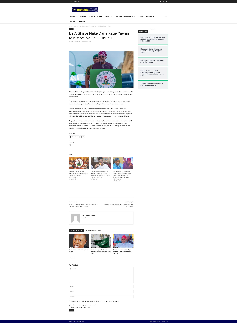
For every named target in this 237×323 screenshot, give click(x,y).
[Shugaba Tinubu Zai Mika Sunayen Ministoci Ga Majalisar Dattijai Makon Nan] (79, 163)
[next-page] (73, 257)
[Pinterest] (79, 46)
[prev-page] (70, 257)
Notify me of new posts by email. (80, 307)
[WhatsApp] (84, 46)
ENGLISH (82, 21)
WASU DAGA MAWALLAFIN (93, 230)
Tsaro (91, 16)
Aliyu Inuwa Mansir (75, 41)
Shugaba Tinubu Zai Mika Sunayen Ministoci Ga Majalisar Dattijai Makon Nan (78, 173)
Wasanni (149, 16)
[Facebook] (160, 1)
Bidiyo (72, 21)
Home (70, 26)
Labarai (73, 16)
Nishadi (107, 16)
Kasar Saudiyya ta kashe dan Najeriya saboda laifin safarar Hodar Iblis (101, 251)
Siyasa (82, 16)
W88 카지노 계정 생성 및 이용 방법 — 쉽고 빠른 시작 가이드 (118, 205)
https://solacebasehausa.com (89, 218)
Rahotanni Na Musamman (124, 16)
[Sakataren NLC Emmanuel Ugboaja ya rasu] (79, 241)
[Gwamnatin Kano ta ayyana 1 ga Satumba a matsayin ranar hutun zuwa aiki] (123, 241)
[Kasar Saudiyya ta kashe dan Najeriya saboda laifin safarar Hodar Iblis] (101, 241)
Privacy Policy (164, 321)
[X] (163, 1)
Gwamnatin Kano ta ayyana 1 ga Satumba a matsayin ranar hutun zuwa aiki (122, 251)
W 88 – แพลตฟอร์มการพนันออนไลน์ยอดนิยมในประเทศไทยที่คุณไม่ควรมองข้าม (83, 205)
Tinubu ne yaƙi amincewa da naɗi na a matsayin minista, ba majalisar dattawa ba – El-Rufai (100, 173)
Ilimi (99, 16)
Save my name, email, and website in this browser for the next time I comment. (95, 301)
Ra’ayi (140, 16)
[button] (165, 17)
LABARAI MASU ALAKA (76, 230)
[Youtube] (166, 1)
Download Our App (155, 321)
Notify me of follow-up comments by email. (83, 305)
